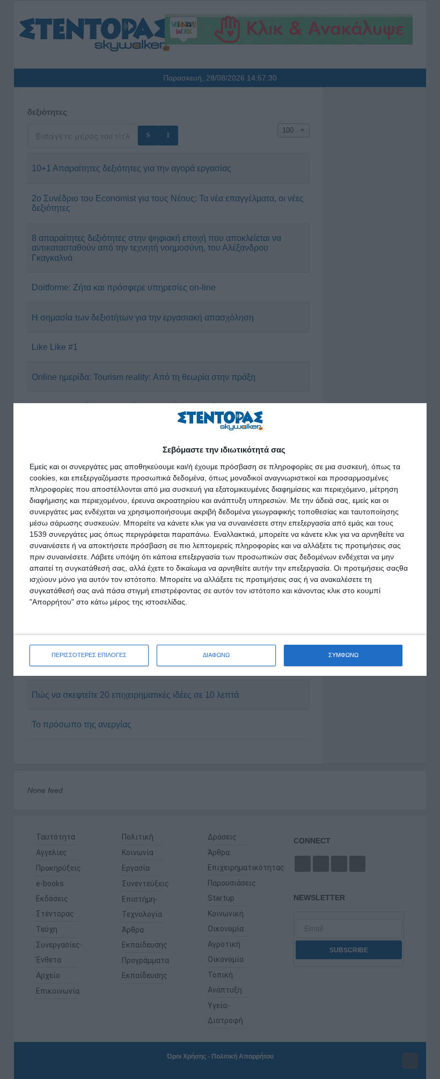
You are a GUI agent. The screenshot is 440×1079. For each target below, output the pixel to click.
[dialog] (220, 539)
